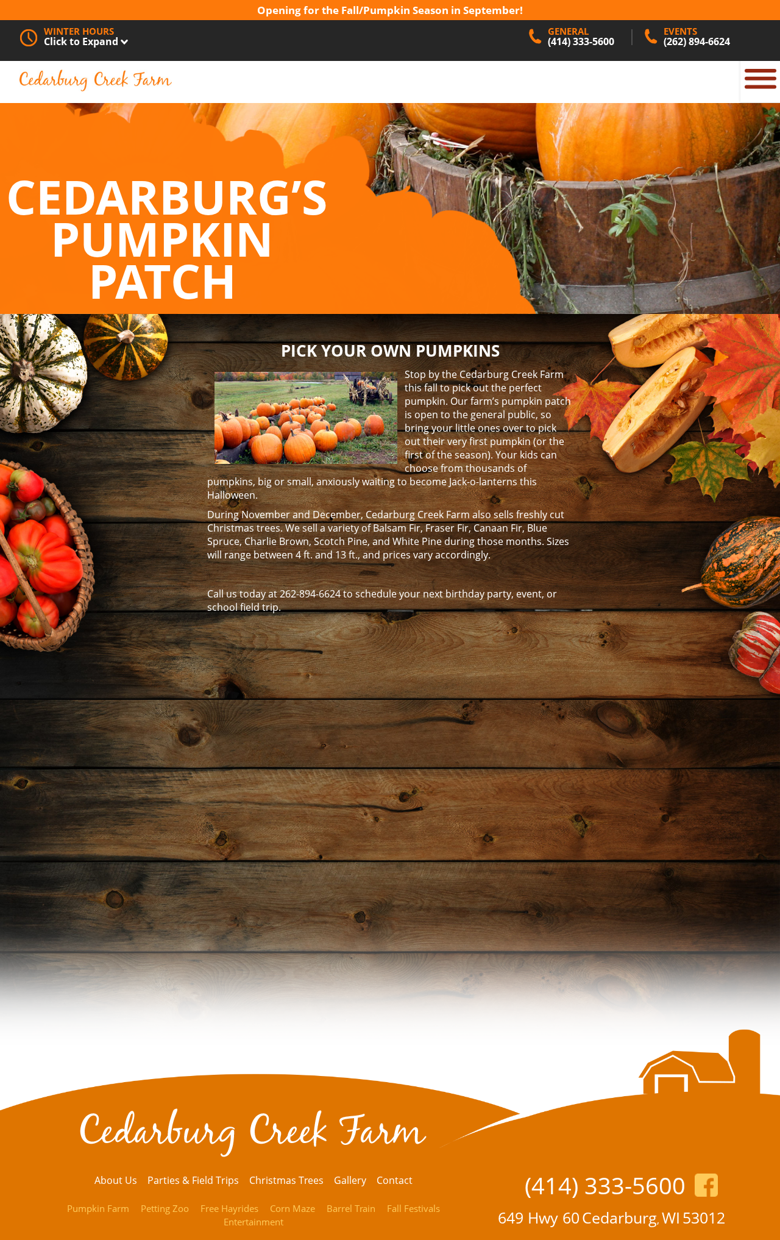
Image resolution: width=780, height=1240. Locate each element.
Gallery (350, 1180)
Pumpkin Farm (98, 1208)
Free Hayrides (229, 1208)
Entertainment (253, 1222)
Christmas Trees (286, 1180)
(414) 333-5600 (605, 1185)
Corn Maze (292, 1208)
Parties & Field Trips (193, 1180)
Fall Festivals (413, 1208)
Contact (395, 1180)
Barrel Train (351, 1208)
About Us (115, 1180)
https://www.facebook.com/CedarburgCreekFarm (706, 1185)
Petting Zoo (165, 1208)
